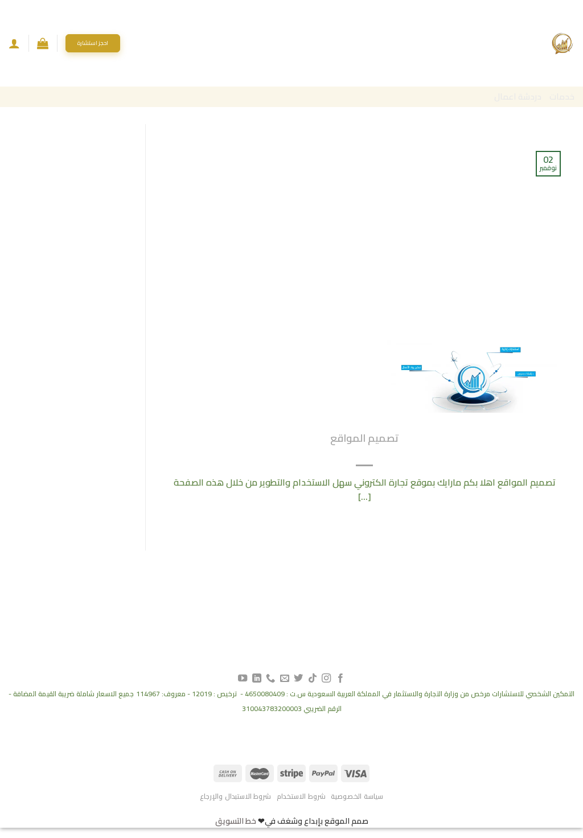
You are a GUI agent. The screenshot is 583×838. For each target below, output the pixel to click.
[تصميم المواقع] (472, 375)
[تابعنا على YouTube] (242, 678)
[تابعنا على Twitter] (298, 678)
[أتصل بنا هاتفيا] (270, 678)
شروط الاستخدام (301, 796)
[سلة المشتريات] (42, 43)
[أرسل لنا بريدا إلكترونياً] (284, 678)
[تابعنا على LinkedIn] (256, 678)
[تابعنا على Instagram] (326, 678)
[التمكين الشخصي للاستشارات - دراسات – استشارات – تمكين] (562, 43)
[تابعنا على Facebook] (339, 678)
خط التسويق (235, 821)
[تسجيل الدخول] (14, 43)
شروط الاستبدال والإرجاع (235, 796)
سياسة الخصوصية (357, 796)
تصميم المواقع (364, 438)
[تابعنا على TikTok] (312, 678)
